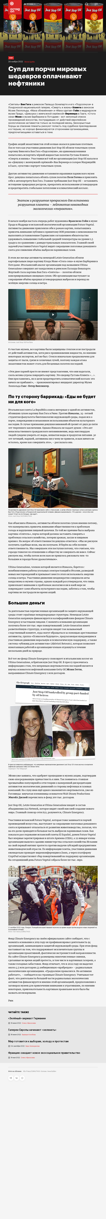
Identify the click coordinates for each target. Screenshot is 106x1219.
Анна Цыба (29, 62)
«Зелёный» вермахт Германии (27, 1018)
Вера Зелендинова (33, 1046)
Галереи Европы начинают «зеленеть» (32, 1030)
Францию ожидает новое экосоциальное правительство (44, 1053)
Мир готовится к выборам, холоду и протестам (38, 1041)
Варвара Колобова (29, 1034)
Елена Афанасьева (29, 1023)
